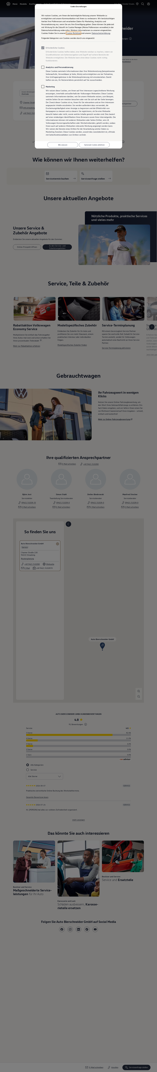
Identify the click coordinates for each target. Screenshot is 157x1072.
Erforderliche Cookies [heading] (55, 48)
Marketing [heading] (50, 86)
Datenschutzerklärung (101, 33)
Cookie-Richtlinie (73, 33)
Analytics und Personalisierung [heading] (59, 67)
